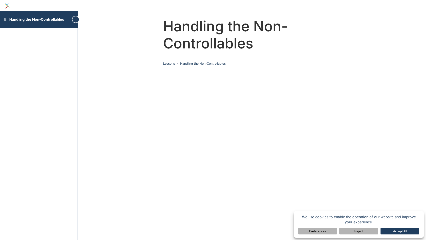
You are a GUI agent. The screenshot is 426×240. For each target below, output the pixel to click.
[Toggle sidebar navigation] (74, 19)
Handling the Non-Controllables (36, 19)
